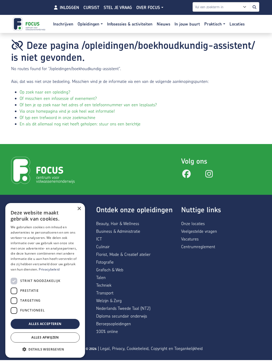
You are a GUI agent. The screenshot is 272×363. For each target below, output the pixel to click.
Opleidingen (89, 24)
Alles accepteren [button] (45, 324)
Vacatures (190, 239)
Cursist (91, 7)
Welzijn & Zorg (109, 300)
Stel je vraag (118, 7)
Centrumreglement (198, 246)
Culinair (103, 246)
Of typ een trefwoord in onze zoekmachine (57, 117)
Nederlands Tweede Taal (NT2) (123, 308)
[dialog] (45, 280)
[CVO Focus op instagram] (209, 175)
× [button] (79, 209)
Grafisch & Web (109, 269)
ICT (99, 239)
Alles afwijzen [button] (45, 337)
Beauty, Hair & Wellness (117, 223)
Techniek (103, 285)
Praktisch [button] (213, 24)
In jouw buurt (187, 24)
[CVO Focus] (30, 24)
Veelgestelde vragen (199, 231)
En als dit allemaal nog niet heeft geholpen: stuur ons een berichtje (80, 123)
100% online (107, 331)
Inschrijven (63, 24)
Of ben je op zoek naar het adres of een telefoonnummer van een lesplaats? (88, 104)
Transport (104, 293)
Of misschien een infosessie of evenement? (58, 98)
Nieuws (163, 24)
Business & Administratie (118, 231)
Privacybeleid (49, 269)
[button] (45, 349)
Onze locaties (193, 223)
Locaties (237, 24)
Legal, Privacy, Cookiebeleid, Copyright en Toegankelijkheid (151, 348)
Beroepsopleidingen (113, 323)
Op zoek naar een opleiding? (45, 92)
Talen (101, 277)
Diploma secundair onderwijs (121, 316)
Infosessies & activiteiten (129, 24)
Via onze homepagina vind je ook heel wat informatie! (67, 111)
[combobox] (222, 7)
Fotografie (105, 262)
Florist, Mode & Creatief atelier (123, 254)
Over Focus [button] (148, 7)
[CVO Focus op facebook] (186, 175)
